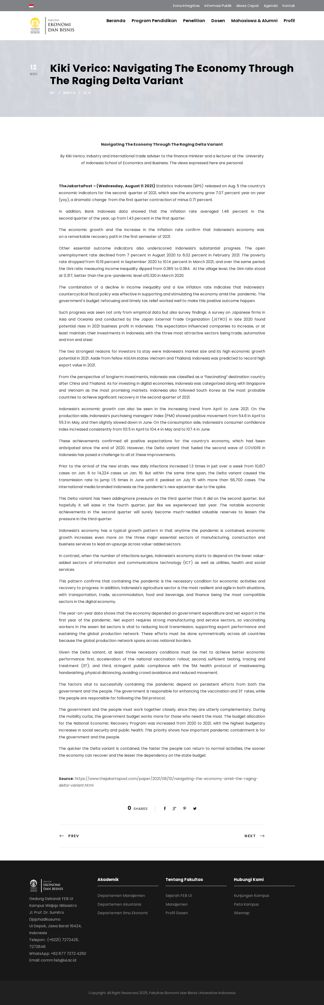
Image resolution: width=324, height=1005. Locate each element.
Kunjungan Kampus (251, 895)
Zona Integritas (186, 5)
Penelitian (194, 21)
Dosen (218, 21)
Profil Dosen (177, 913)
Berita (69, 93)
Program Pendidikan (154, 21)
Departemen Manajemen (121, 895)
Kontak (288, 5)
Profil (289, 21)
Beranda (115, 21)
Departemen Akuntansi (119, 904)
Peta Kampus (246, 904)
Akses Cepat (247, 5)
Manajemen (177, 904)
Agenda (271, 5)
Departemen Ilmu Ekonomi (122, 913)
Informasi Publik (217, 5)
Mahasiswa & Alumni (254, 21)
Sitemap (242, 913)
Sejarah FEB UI (179, 895)
